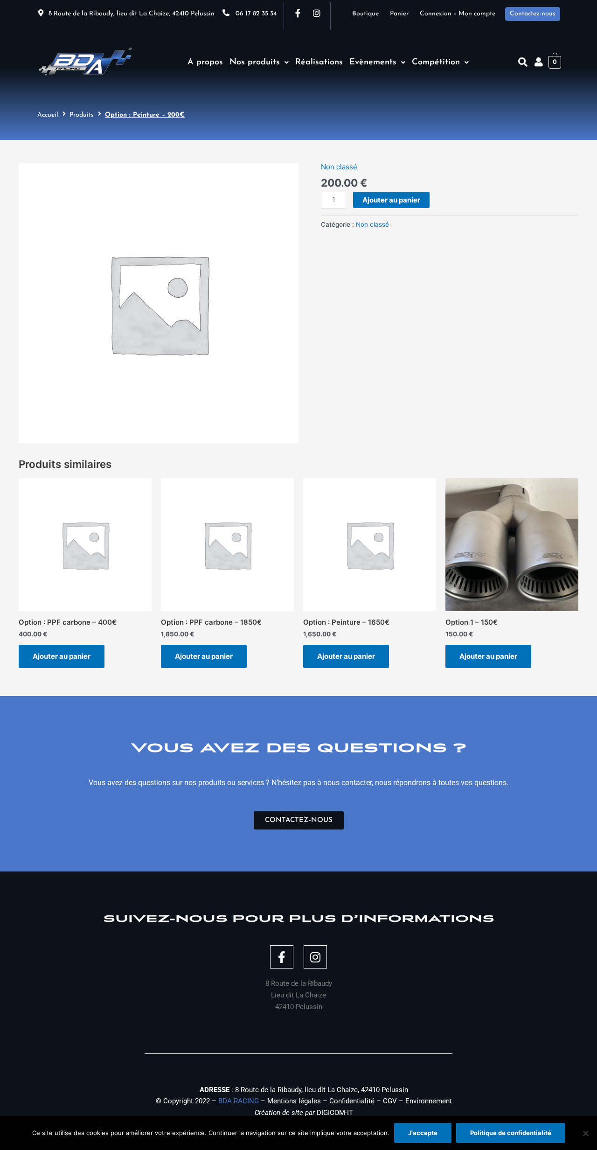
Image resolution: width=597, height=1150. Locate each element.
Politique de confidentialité (510, 1132)
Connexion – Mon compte (457, 13)
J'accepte (422, 1132)
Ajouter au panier (391, 199)
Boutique (371, 13)
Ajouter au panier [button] (61, 656)
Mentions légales (294, 1101)
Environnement (428, 1101)
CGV (390, 1101)
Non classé (339, 166)
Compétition (436, 62)
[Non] (585, 1133)
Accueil (47, 115)
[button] (259, 62)
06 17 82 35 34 (256, 13)
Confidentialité (352, 1101)
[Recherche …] (522, 62)
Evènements (372, 62)
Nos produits (254, 62)
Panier (405, 13)
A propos (205, 62)
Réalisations (319, 62)
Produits (81, 115)
